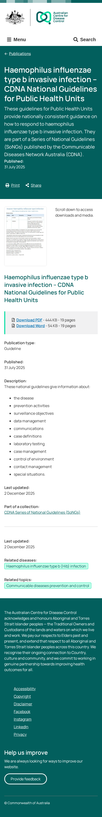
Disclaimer (23, 704)
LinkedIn (21, 726)
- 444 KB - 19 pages (45, 320)
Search (88, 39)
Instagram (23, 719)
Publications (20, 53)
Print (15, 185)
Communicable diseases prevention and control (47, 585)
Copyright (22, 696)
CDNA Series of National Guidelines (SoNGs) (42, 512)
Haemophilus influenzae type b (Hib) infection (46, 566)
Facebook (22, 711)
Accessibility (25, 688)
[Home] (38, 17)
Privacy (20, 734)
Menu (19, 39)
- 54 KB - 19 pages (46, 325)
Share (36, 185)
